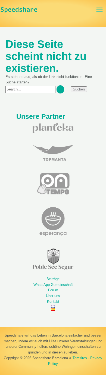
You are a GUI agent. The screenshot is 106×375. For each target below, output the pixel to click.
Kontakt (53, 302)
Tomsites (80, 358)
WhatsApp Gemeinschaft (53, 285)
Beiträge (53, 279)
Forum (53, 290)
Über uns (53, 296)
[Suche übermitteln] (60, 89)
